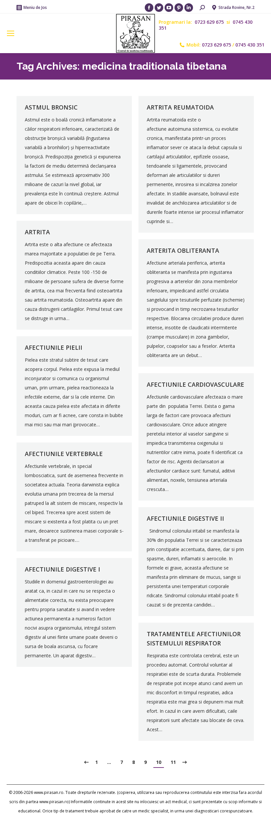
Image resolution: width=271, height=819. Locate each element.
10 (158, 762)
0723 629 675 (210, 22)
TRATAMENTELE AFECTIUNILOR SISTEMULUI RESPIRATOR (194, 638)
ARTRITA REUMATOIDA (180, 107)
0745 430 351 (249, 45)
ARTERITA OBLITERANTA (183, 250)
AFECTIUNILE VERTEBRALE (64, 454)
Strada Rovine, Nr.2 (236, 7)
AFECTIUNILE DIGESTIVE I (62, 569)
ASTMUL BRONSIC (51, 107)
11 (173, 762)
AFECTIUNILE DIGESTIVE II (185, 518)
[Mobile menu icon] (11, 33)
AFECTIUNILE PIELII (53, 347)
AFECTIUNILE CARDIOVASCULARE (195, 384)
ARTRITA (37, 232)
